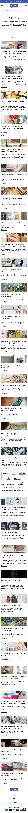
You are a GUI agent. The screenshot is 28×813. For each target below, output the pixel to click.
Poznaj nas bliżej (13, 802)
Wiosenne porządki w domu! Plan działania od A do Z (11, 409)
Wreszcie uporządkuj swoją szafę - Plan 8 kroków (13, 270)
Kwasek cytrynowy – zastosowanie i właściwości (12, 581)
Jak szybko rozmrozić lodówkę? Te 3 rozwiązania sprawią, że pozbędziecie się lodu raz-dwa (13, 127)
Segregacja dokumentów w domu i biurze (13, 385)
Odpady (3, 35)
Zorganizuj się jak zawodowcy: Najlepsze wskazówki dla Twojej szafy (13, 677)
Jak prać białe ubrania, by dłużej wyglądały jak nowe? (11, 459)
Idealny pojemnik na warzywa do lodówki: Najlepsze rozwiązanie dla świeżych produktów (13, 52)
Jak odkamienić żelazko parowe (10, 605)
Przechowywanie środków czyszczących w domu (13, 654)
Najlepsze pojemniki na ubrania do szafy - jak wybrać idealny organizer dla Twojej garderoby (13, 245)
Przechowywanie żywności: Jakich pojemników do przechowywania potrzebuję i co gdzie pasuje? (11, 199)
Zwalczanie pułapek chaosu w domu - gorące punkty (12, 750)
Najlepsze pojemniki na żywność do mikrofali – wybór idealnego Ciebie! (12, 77)
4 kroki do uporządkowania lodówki (11, 223)
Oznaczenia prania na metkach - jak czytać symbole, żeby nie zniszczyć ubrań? (12, 484)
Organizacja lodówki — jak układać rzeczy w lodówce (14, 175)
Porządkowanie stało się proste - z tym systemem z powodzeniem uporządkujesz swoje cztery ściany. (14, 702)
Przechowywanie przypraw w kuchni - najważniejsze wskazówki (12, 150)
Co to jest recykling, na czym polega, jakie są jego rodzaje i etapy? (14, 342)
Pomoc (14, 798)
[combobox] (14, 10)
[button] (4, 6)
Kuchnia (12, 32)
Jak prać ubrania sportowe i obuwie (12, 532)
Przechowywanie (20, 32)
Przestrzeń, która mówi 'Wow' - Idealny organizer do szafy (13, 556)
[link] (25, 6)
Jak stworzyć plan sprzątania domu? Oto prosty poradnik (13, 629)
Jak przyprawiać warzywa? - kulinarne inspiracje (12, 102)
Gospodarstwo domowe (14, 35)
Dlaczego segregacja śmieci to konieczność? (10, 317)
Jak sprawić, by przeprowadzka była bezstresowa (12, 774)
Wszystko (4, 32)
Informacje (14, 794)
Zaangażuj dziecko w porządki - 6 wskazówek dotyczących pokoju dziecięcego (11, 727)
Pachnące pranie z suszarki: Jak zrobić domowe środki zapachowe (13, 508)
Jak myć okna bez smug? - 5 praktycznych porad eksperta (10, 434)
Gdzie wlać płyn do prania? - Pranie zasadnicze (12, 367)
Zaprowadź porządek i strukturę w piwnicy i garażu (11, 295)
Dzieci (23, 35)
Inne (13, 37)
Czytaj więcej (4, 62)
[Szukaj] (3, 10)
